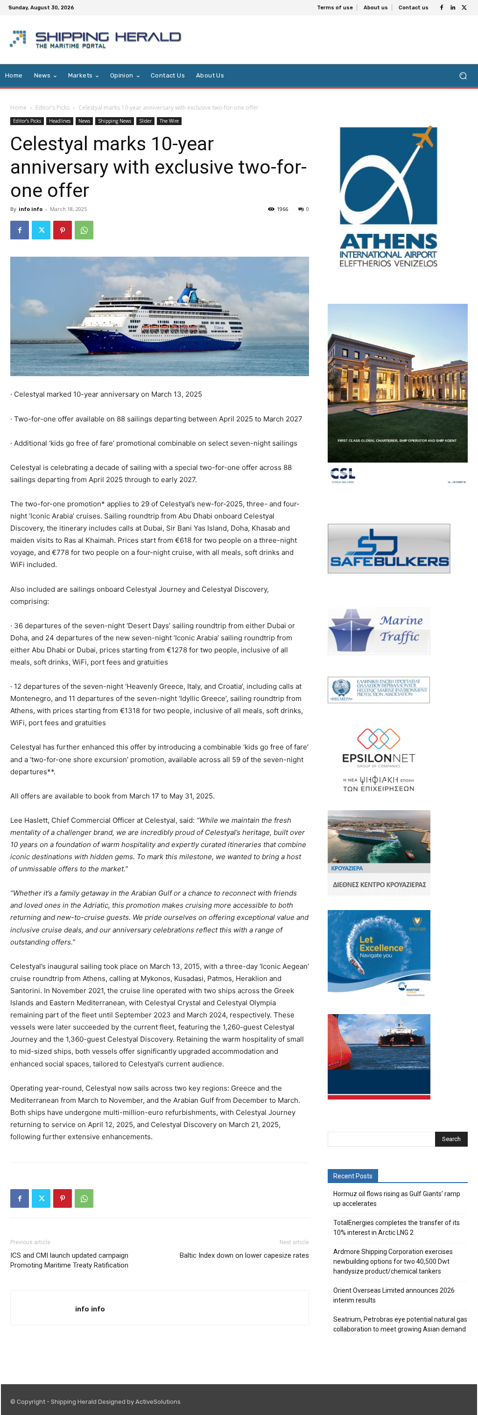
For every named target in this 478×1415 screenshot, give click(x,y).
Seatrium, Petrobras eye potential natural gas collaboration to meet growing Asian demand (400, 1324)
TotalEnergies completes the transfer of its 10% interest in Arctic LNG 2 (396, 1227)
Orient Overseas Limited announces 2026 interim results (394, 1295)
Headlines (59, 121)
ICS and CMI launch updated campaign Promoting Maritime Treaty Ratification (69, 1260)
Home (18, 108)
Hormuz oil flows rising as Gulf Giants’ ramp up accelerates (396, 1198)
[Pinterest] (62, 230)
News (84, 121)
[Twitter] (464, 8)
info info (30, 208)
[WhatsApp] (84, 230)
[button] (463, 76)
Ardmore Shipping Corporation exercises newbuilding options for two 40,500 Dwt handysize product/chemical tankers (393, 1261)
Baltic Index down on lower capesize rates (244, 1255)
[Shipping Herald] (97, 40)
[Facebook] (441, 8)
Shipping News (114, 121)
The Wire (169, 121)
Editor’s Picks (52, 108)
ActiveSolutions (158, 1401)
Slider (145, 121)
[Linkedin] (452, 8)
